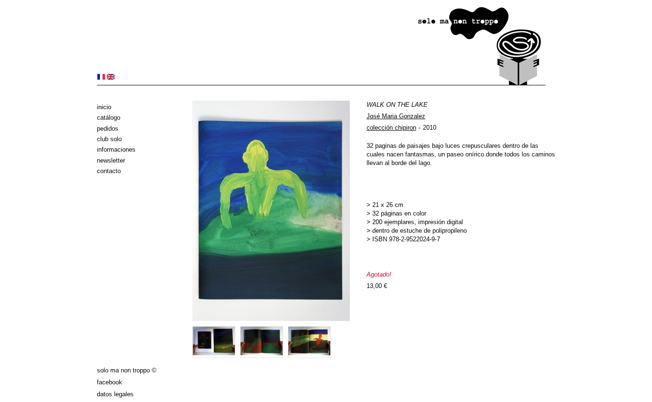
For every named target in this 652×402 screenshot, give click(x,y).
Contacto (109, 171)
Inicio (104, 107)
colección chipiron (391, 127)
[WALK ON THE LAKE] (101, 77)
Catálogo (108, 117)
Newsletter (111, 160)
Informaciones (116, 149)
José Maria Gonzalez (396, 116)
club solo (109, 139)
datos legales (115, 394)
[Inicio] (321, 83)
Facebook (109, 382)
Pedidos (107, 128)
